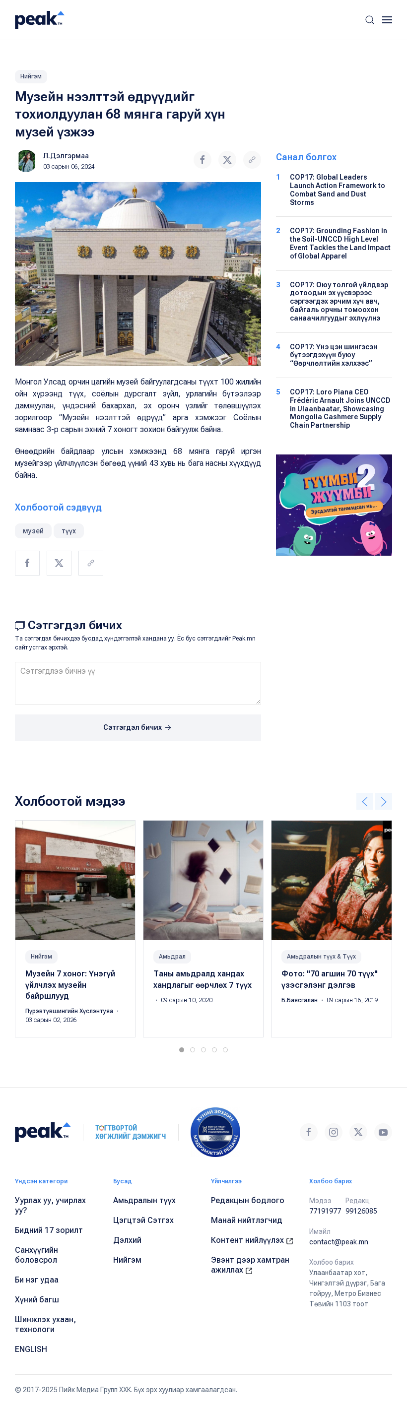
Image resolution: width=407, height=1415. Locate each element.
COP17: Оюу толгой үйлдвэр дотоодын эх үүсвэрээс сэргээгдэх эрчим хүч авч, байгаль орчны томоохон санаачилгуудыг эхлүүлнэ (339, 301)
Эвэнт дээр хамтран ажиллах (250, 1265)
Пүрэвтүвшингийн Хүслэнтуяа (70, 1011)
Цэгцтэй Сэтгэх (143, 1220)
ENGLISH (31, 1349)
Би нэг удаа (37, 1280)
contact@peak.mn (338, 1242)
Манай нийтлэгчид (246, 1220)
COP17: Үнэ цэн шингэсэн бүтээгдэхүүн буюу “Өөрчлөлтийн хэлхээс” (333, 355)
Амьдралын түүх (144, 1200)
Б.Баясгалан (300, 1000)
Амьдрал (172, 957)
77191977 (325, 1211)
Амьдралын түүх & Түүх (321, 957)
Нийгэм (31, 76)
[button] (370, 20)
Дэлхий (127, 1240)
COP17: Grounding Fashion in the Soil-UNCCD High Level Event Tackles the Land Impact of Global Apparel (340, 243)
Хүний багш (37, 1299)
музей (33, 531)
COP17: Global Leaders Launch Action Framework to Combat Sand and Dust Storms (337, 189)
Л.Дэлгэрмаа (66, 156)
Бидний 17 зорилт (49, 1230)
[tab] (181, 1049)
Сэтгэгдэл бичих (133, 727)
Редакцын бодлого (247, 1200)
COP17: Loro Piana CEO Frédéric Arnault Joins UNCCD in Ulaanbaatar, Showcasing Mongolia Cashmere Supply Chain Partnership (340, 408)
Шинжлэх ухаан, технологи (45, 1324)
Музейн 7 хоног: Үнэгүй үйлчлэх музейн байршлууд (70, 985)
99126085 (361, 1211)
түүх (69, 531)
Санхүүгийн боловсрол (36, 1255)
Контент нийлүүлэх (248, 1240)
